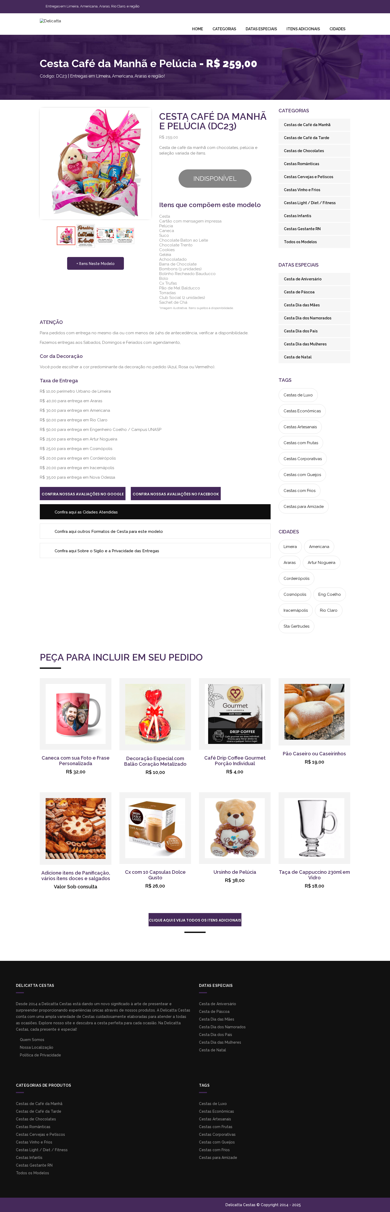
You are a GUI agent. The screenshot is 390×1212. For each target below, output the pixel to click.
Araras (290, 562)
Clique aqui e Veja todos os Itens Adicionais (195, 920)
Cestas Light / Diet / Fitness (310, 203)
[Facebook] (253, 6)
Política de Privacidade (40, 1055)
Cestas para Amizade (304, 506)
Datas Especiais (261, 29)
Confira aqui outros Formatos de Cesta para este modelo (108, 531)
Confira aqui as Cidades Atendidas (86, 512)
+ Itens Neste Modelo (95, 264)
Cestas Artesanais (300, 427)
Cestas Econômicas (302, 411)
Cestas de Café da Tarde (306, 138)
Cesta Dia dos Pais (301, 331)
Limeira (290, 546)
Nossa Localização (36, 1047)
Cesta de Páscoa (299, 292)
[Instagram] (260, 6)
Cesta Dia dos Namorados (307, 318)
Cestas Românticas (301, 164)
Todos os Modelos (300, 242)
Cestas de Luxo (298, 395)
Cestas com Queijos (302, 474)
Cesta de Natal (297, 357)
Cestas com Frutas (301, 442)
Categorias (224, 29)
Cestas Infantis (297, 216)
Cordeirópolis (296, 578)
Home (197, 29)
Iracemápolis (296, 610)
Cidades (337, 29)
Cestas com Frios (299, 490)
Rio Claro (328, 610)
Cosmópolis (295, 594)
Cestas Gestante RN (302, 229)
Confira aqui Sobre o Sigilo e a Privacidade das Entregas (106, 551)
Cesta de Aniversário (303, 279)
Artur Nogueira (321, 562)
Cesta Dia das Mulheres (305, 344)
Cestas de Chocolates (304, 151)
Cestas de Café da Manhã (307, 125)
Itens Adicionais (303, 29)
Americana (319, 546)
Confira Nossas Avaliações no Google (82, 494)
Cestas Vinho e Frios (302, 190)
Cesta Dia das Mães (302, 305)
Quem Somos (31, 1040)
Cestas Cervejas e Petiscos (308, 177)
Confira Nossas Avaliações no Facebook (175, 494)
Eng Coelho (329, 594)
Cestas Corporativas (303, 458)
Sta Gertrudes (296, 626)
